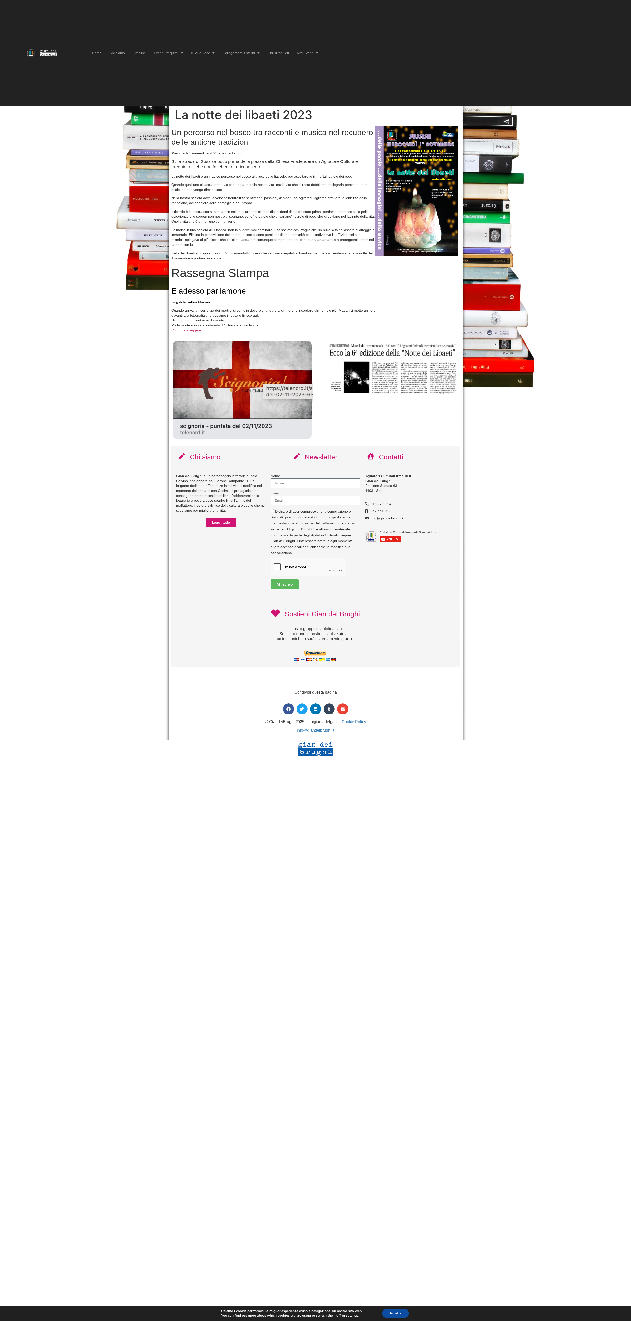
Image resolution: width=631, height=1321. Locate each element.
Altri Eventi (305, 53)
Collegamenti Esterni (239, 53)
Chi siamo (117, 53)
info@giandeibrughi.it (315, 730)
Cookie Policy (354, 722)
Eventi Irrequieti (166, 53)
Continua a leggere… (188, 330)
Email (275, 493)
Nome (275, 476)
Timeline (139, 53)
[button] (288, 708)
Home (97, 53)
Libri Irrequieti (278, 53)
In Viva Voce (200, 53)
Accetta (395, 1313)
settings (352, 1315)
